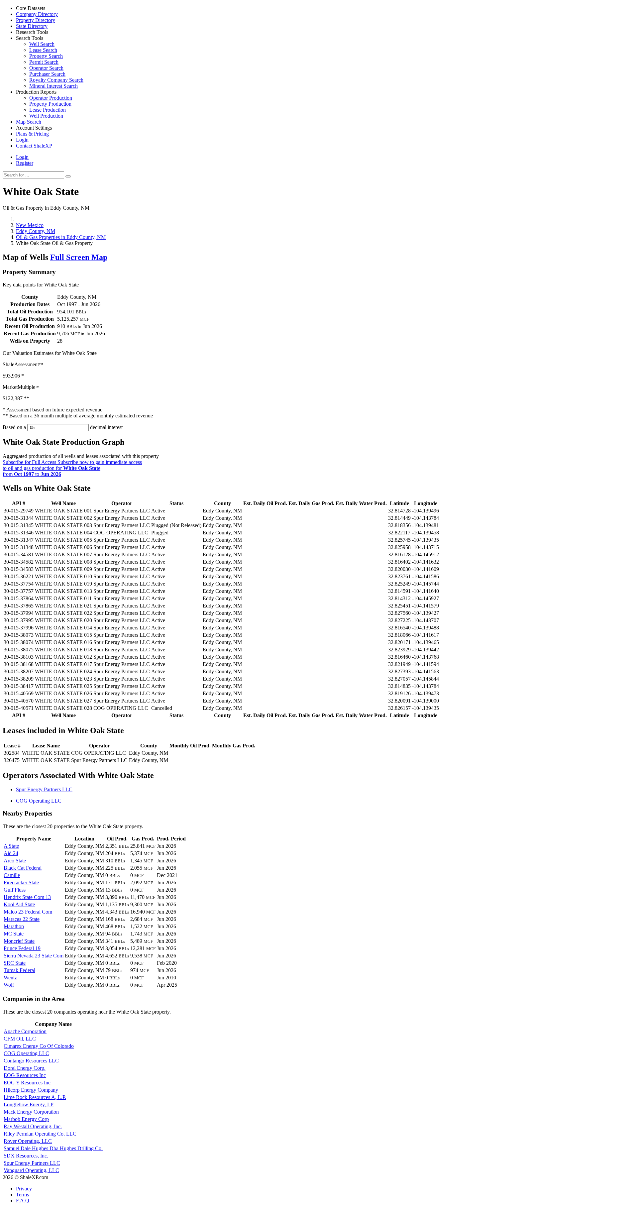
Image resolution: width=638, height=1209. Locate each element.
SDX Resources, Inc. (26, 1155)
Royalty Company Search (56, 80)
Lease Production (47, 110)
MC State (14, 933)
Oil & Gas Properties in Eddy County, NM (61, 237)
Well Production (46, 116)
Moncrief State (19, 941)
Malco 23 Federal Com (28, 912)
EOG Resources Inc (25, 1075)
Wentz (10, 977)
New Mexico (30, 225)
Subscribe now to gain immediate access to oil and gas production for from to (72, 468)
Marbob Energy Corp (26, 1119)
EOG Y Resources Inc (27, 1082)
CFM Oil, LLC (20, 1039)
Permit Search (43, 62)
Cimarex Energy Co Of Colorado (39, 1046)
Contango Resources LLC (31, 1060)
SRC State (15, 963)
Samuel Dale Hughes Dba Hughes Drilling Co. (53, 1148)
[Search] (68, 176)
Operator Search (46, 68)
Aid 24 (11, 853)
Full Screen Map (78, 257)
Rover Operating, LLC (28, 1141)
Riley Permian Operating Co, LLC (40, 1134)
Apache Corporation (25, 1031)
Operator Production (50, 98)
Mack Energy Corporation (31, 1112)
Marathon (14, 926)
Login (22, 157)
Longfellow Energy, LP (28, 1104)
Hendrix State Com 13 (27, 897)
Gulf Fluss (15, 890)
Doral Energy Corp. (25, 1068)
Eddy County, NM (35, 231)
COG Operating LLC (38, 801)
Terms (22, 1194)
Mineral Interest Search (53, 86)
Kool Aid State (19, 904)
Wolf (9, 985)
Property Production (50, 104)
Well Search (41, 44)
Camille (12, 875)
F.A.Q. (23, 1200)
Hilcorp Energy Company (31, 1090)
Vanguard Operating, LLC (31, 1170)
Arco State (15, 860)
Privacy (24, 1188)
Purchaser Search (47, 74)
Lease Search (43, 50)
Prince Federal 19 (22, 948)
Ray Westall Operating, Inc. (33, 1126)
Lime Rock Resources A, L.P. (35, 1097)
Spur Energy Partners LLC (44, 789)
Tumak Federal (19, 970)
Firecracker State (21, 882)
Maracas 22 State (22, 919)
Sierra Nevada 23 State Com (33, 955)
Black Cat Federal (23, 868)
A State (11, 846)
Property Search (46, 56)
